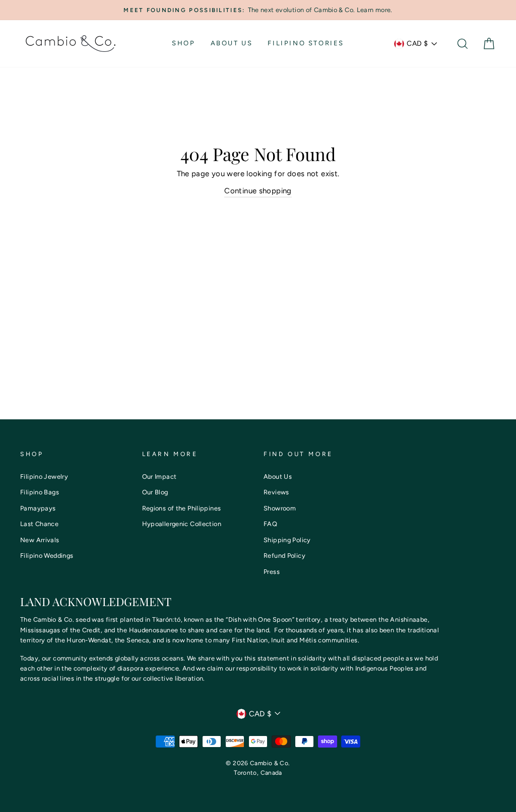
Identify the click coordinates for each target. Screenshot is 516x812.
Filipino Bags (39, 492)
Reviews (276, 492)
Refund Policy (284, 555)
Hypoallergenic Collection (181, 524)
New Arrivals (39, 540)
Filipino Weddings (46, 555)
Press (272, 571)
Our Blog (155, 492)
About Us (232, 43)
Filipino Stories (306, 43)
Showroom (280, 508)
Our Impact (159, 476)
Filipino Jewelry (44, 476)
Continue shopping (257, 190)
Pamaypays (37, 508)
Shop (183, 43)
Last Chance (39, 524)
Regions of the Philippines (181, 508)
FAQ (270, 524)
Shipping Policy (287, 540)
